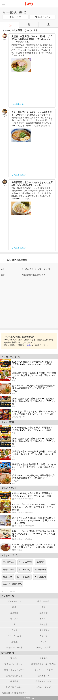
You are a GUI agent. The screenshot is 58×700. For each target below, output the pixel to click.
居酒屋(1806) (8, 569)
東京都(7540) (8, 562)
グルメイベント (14, 601)
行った (16, 17)
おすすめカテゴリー (11, 555)
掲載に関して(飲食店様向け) (14, 693)
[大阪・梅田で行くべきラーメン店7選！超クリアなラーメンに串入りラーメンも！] (21, 135)
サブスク (14, 619)
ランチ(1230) (24, 569)
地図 (48, 25)
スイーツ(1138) (23, 577)
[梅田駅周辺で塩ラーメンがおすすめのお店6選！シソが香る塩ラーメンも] (21, 208)
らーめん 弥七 (14, 12)
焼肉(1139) (7, 577)
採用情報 (14, 681)
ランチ (14, 630)
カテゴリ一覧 (7, 596)
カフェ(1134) (40, 577)
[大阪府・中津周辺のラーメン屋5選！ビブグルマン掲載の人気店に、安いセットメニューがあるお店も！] (21, 65)
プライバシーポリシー (14, 664)
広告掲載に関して (14, 675)
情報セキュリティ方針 (14, 670)
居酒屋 (14, 642)
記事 (29, 25)
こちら (28, 345)
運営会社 (14, 658)
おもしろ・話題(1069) (12, 584)
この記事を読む (18, 104)
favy (3, 591)
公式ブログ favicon (14, 687)
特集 (14, 607)
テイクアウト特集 (14, 647)
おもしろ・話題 (14, 636)
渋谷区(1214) (40, 569)
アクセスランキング (11, 356)
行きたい (43, 17)
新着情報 (14, 613)
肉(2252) (40, 562)
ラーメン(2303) (25, 562)
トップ (9, 26)
